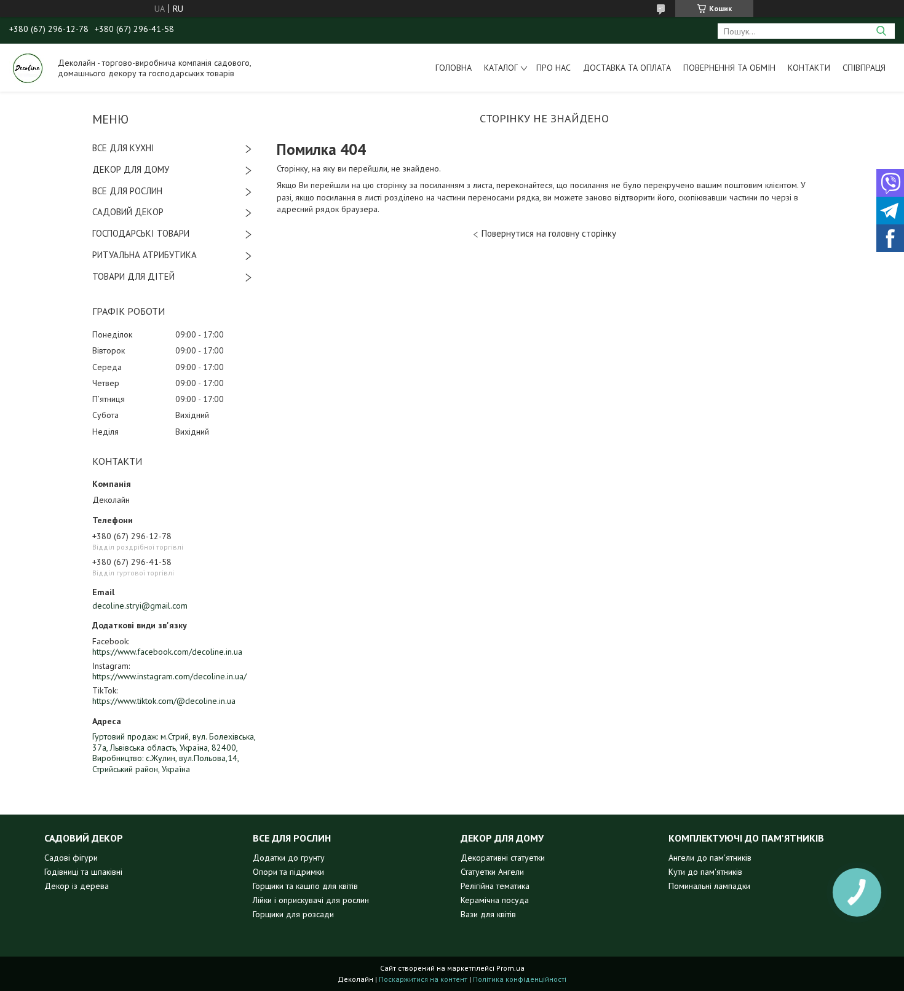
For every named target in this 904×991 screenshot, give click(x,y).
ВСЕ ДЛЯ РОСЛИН (127, 191)
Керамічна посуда (495, 900)
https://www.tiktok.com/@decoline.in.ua (164, 700)
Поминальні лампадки (709, 885)
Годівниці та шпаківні (83, 871)
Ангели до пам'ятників (709, 857)
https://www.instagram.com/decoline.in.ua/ (169, 676)
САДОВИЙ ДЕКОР (128, 212)
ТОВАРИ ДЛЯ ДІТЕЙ (133, 276)
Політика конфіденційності (519, 979)
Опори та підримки (288, 871)
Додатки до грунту (289, 857)
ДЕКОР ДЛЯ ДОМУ (130, 169)
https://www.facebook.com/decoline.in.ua (167, 651)
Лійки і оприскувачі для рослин (311, 900)
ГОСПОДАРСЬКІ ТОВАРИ (140, 233)
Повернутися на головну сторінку (549, 233)
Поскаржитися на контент (423, 979)
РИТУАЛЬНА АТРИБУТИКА (144, 255)
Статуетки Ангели (492, 871)
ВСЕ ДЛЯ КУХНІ (123, 148)
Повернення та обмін (729, 67)
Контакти (809, 67)
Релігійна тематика (495, 885)
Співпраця (864, 67)
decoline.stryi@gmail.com (140, 605)
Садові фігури (71, 857)
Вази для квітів (488, 914)
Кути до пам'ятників (705, 871)
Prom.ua (510, 968)
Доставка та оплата (627, 67)
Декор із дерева (76, 885)
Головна (453, 67)
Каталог (501, 67)
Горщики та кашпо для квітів (305, 885)
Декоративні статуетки (503, 857)
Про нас (553, 67)
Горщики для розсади (293, 914)
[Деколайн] (27, 67)
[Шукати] (881, 31)
